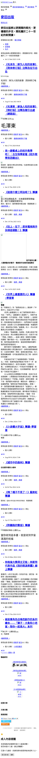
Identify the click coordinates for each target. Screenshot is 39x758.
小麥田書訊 (18, 646)
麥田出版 (7, 17)
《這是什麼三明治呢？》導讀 (21, 192)
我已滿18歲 (5, 755)
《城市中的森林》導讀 (17, 462)
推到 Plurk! (5, 724)
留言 (20, 90)
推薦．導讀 (18, 214)
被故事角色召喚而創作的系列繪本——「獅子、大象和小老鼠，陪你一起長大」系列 (21, 623)
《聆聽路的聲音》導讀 (17, 525)
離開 (12, 755)
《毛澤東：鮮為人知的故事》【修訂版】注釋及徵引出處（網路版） (21, 110)
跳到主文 (4, 23)
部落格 (7, 47)
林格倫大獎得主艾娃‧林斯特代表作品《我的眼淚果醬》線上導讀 (21, 566)
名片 (6, 49)
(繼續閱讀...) (5, 86)
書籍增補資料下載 (20, 94)
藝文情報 (18, 40)
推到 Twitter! (6, 721)
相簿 (6, 44)
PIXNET (9, 728)
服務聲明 (22, 730)
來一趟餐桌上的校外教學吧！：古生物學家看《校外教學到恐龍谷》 (21, 154)
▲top (3, 98)
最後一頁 (11, 652)
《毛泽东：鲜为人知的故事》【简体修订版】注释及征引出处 (21, 68)
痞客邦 (15, 90)
